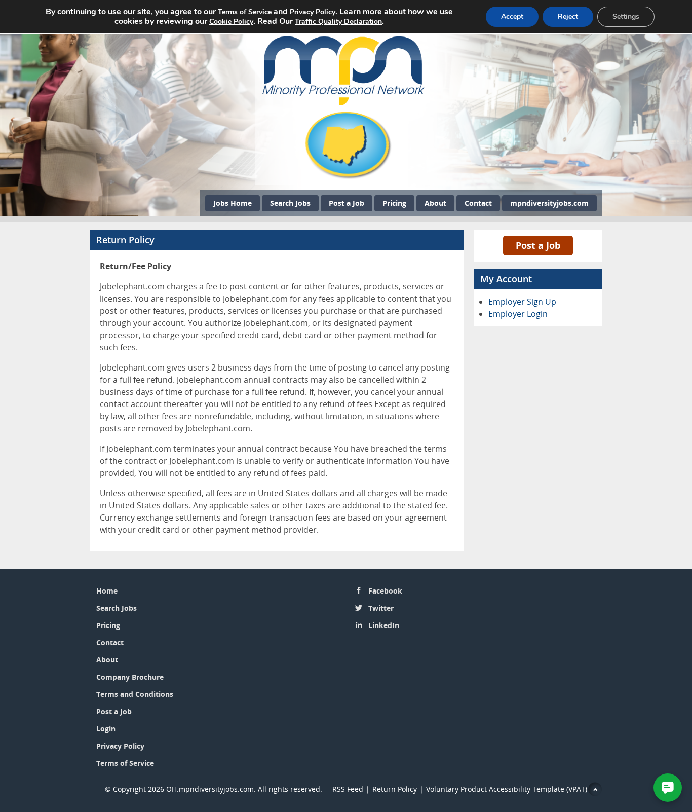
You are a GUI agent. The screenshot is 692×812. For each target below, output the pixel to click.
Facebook (385, 591)
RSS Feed (347, 789)
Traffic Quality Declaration (338, 21)
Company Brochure (130, 677)
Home (107, 591)
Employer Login (518, 313)
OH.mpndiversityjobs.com (210, 789)
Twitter (381, 608)
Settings (625, 16)
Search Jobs (290, 203)
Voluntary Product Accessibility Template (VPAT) (506, 789)
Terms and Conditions (134, 694)
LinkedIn (383, 625)
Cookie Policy (231, 21)
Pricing (394, 203)
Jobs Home (232, 203)
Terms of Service (125, 763)
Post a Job (346, 203)
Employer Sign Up (522, 301)
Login (106, 728)
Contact (478, 203)
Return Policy (394, 789)
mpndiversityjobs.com (549, 203)
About (435, 203)
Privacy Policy (121, 746)
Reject (568, 16)
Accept (512, 16)
